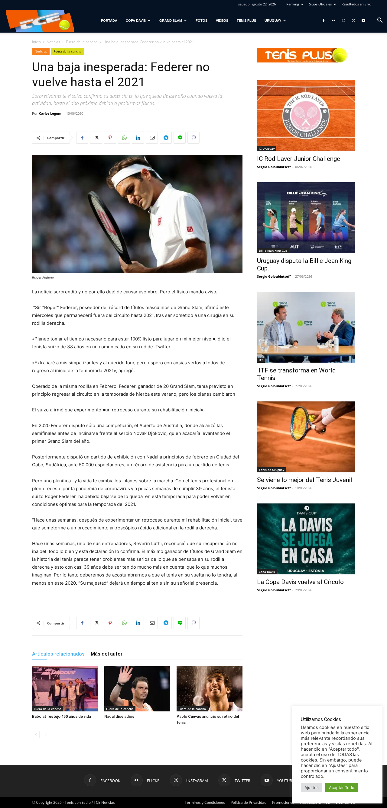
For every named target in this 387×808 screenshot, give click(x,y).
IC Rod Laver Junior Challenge (298, 158)
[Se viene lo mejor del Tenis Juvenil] (306, 436)
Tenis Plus (246, 20)
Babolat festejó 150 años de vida (61, 716)
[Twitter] (353, 20)
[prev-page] (36, 734)
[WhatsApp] (124, 138)
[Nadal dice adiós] (137, 688)
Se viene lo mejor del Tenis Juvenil (304, 480)
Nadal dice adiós (119, 716)
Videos (222, 20)
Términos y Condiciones (205, 802)
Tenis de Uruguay (271, 470)
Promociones (283, 802)
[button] (379, 21)
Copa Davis (136, 20)
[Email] (152, 138)
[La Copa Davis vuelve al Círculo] (306, 538)
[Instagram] (343, 20)
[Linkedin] (138, 138)
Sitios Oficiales (320, 4)
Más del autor (106, 654)
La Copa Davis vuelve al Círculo (300, 582)
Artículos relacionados (58, 654)
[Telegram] (166, 138)
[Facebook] (323, 20)
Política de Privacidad (248, 802)
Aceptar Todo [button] (341, 787)
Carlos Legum (50, 113)
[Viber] (193, 138)
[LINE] (180, 138)
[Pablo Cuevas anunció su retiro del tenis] (209, 688)
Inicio (36, 41)
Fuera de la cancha (82, 41)
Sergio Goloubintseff (274, 166)
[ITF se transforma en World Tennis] (306, 327)
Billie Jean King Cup (273, 250)
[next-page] (45, 734)
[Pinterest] (110, 138)
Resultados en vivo (356, 4)
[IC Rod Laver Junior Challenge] (306, 115)
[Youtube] (363, 20)
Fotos (201, 20)
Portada (109, 20)
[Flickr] (333, 20)
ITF (261, 360)
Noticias (53, 41)
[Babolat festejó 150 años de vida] (65, 688)
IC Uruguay (267, 148)
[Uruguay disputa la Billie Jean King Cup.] (306, 217)
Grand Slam (170, 20)
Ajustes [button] (311, 787)
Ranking (292, 4)
